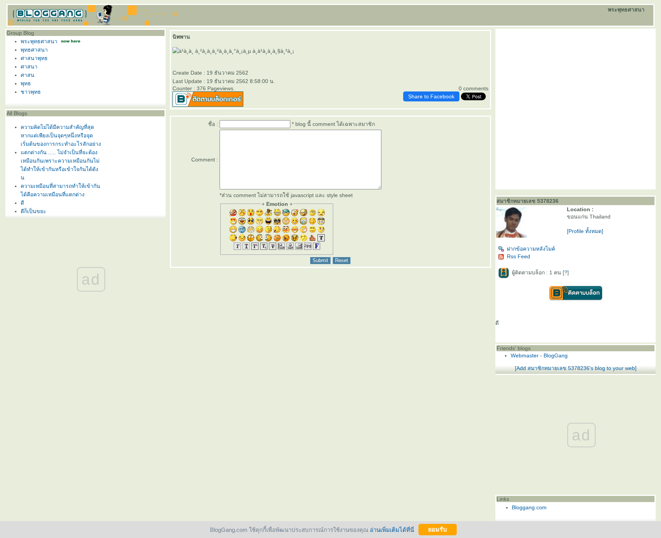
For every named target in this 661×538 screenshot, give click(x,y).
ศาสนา (29, 67)
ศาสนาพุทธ (34, 58)
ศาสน (27, 75)
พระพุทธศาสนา (39, 41)
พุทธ (26, 83)
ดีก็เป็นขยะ (33, 211)
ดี (22, 203)
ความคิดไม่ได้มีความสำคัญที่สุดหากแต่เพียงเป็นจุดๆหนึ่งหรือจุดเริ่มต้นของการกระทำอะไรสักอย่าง (61, 135)
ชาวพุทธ (31, 92)
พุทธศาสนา (34, 50)
